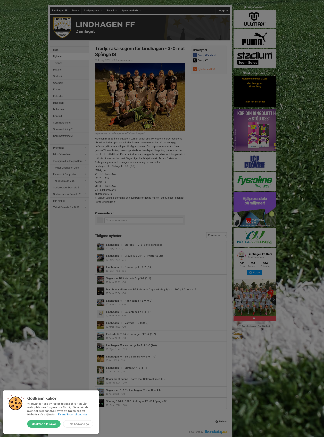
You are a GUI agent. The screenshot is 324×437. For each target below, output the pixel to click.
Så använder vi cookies (72, 414)
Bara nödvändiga (78, 424)
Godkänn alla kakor (44, 424)
